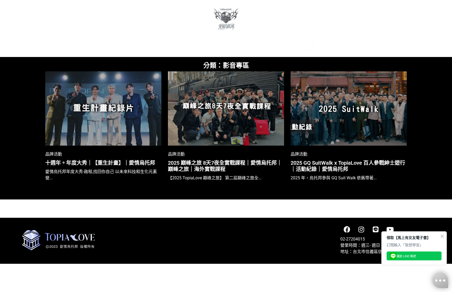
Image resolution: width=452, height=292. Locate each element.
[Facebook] (346, 229)
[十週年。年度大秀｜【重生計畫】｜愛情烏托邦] (103, 108)
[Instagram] (361, 229)
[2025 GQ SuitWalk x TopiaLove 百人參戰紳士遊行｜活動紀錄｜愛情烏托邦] (349, 108)
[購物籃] (339, 46)
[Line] (375, 229)
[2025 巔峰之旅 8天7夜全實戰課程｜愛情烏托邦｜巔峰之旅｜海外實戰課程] (226, 108)
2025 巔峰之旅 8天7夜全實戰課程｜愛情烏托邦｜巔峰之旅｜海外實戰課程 (225, 166)
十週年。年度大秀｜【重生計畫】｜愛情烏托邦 (100, 163)
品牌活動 (53, 154)
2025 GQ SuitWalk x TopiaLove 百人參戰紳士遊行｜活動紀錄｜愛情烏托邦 (348, 166)
